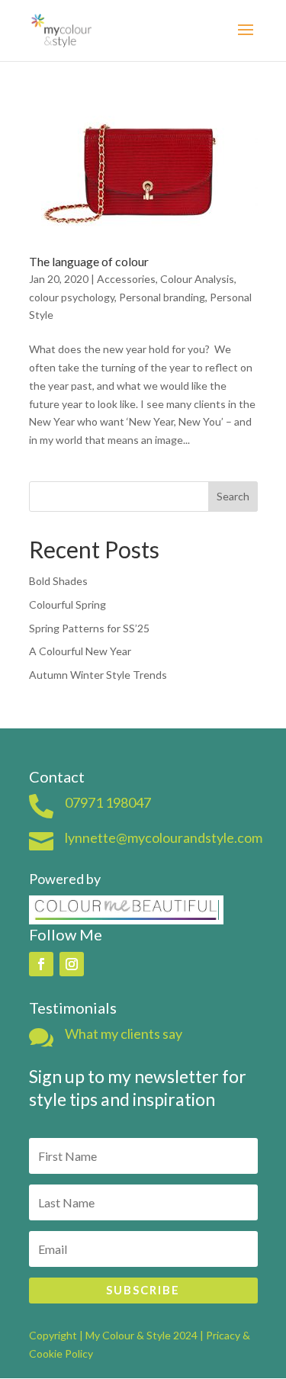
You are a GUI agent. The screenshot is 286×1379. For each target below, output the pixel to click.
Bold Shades (58, 580)
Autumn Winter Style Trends (98, 674)
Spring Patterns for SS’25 (89, 628)
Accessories (126, 278)
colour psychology (71, 297)
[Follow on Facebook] (41, 964)
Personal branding (162, 297)
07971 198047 (108, 802)
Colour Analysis (197, 278)
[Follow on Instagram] (71, 964)
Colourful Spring (67, 604)
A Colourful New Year (80, 650)
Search (233, 496)
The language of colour (89, 261)
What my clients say (123, 1033)
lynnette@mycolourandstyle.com (163, 837)
